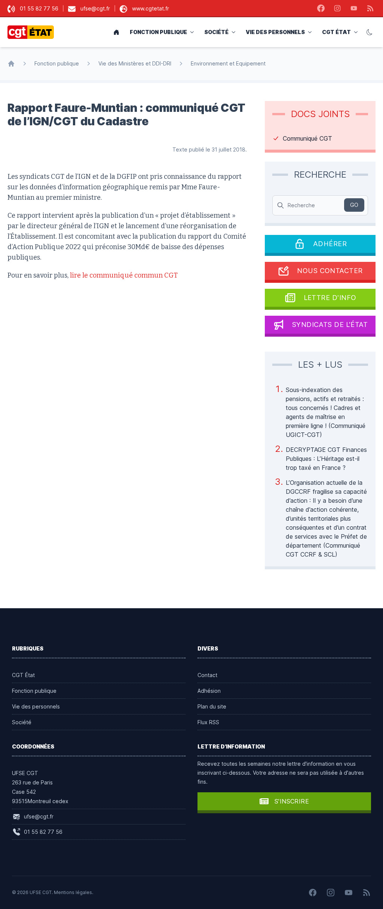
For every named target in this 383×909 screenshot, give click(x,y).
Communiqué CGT (307, 138)
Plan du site (211, 706)
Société (216, 32)
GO (354, 205)
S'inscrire (292, 801)
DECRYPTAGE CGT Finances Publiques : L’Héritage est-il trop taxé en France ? (326, 458)
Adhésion (209, 691)
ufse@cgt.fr (95, 8)
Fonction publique (158, 32)
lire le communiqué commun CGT (124, 275)
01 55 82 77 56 (39, 8)
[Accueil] (11, 63)
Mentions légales (73, 892)
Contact (207, 675)
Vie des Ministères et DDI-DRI (134, 63)
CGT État (336, 32)
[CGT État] (32, 32)
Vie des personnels (275, 32)
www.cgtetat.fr (150, 8)
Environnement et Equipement (228, 63)
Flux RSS (208, 722)
